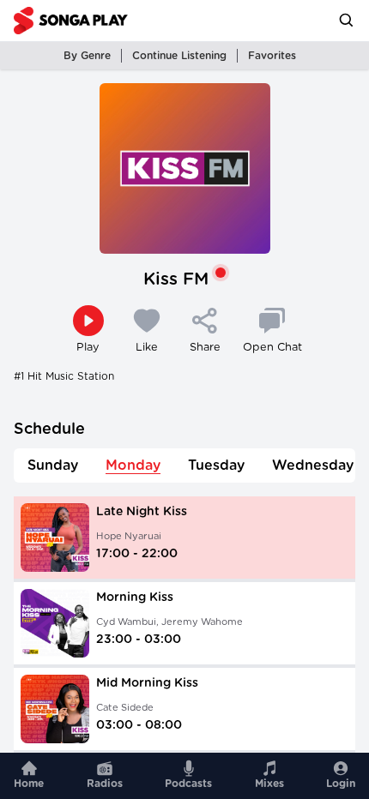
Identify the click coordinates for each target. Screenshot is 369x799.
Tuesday (216, 465)
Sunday (52, 465)
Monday (133, 465)
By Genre (87, 56)
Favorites (272, 56)
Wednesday (313, 465)
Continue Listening (179, 56)
